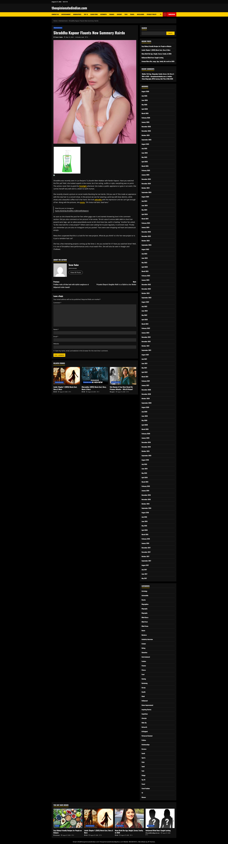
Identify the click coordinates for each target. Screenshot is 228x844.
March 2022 (145, 324)
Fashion (144, 661)
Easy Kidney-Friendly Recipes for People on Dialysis (156, 46)
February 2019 (146, 486)
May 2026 (144, 105)
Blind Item (145, 622)
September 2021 (146, 350)
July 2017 (144, 570)
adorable (98, 200)
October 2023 (146, 241)
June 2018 (144, 521)
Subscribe (171, 14)
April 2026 (145, 109)
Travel (132, 14)
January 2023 (145, 280)
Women (144, 797)
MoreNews (142, 842)
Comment (57, 303)
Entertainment (66, 14)
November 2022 (146, 289)
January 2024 (145, 227)
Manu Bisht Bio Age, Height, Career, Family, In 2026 (156, 54)
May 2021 (144, 368)
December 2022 (146, 284)
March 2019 (145, 482)
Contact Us (55, 14)
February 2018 (146, 539)
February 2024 (146, 223)
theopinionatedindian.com (69, 7)
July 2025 (144, 148)
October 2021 (145, 346)
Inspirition (145, 714)
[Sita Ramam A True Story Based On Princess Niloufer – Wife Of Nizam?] (123, 376)
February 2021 (146, 381)
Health (143, 692)
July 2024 (144, 201)
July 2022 (144, 306)
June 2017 (144, 574)
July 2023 (144, 254)
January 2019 (145, 491)
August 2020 (145, 407)
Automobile (145, 595)
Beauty (144, 600)
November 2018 (146, 499)
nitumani (57, 835)
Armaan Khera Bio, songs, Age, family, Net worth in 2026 (158, 61)
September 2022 (146, 298)
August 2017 (145, 565)
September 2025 (146, 140)
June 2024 (145, 205)
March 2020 (145, 429)
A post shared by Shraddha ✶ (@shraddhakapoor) (72, 211)
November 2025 (146, 131)
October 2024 (146, 188)
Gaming (144, 679)
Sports (143, 758)
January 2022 (145, 333)
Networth (103, 14)
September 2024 (146, 192)
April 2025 (145, 162)
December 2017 (146, 548)
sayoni (113, 392)
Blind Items (94, 14)
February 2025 (146, 170)
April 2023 (145, 267)
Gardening (144, 683)
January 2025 (145, 175)
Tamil (143, 766)
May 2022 (144, 315)
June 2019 (144, 469)
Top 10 (86, 14)
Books (143, 630)
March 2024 (145, 219)
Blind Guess (145, 617)
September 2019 (146, 455)
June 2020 (145, 416)
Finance (111, 14)
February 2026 (146, 118)
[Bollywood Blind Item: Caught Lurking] (160, 818)
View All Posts (75, 272)
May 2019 (144, 473)
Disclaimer (140, 14)
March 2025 (145, 166)
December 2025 (146, 126)
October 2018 (145, 504)
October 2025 (146, 135)
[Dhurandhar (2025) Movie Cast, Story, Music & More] (95, 376)
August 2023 (145, 249)
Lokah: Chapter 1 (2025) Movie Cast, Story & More (65, 388)
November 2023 (146, 236)
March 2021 (145, 377)
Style (143, 762)
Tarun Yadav (59, 37)
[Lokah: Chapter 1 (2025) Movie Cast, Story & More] (66, 376)
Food (143, 674)
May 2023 (144, 262)
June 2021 (144, 363)
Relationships (146, 744)
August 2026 (145, 91)
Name (56, 329)
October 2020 (146, 398)
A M (56, 392)
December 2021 (146, 337)
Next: (116, 283)
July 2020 (144, 412)
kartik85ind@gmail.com (153, 833)
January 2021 (145, 385)
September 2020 (146, 403)
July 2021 (144, 359)
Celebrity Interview (147, 639)
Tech (126, 14)
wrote (82, 202)
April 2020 (145, 425)
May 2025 (144, 157)
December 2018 (146, 495)
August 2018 (145, 512)
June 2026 (145, 100)
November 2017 (146, 552)
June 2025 (145, 153)
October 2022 (146, 293)
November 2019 (146, 447)
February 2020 (146, 434)
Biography (144, 609)
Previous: (71, 284)
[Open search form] (160, 14)
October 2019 (145, 451)
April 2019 (145, 477)
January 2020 (145, 438)
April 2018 (144, 530)
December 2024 (146, 179)
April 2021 (144, 372)
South (143, 753)
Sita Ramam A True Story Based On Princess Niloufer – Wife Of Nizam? (121, 388)
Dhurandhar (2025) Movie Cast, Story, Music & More (94, 388)
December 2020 (146, 390)
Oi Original (145, 731)
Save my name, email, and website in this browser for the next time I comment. (81, 351)
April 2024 (145, 214)
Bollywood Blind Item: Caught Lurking (152, 58)
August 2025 (145, 144)
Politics (144, 740)
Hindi (143, 696)
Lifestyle (144, 718)
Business (144, 635)
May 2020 (144, 420)
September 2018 (146, 508)
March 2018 (145, 534)
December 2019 (146, 442)
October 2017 (145, 556)
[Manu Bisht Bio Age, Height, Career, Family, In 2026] (129, 818)
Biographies (77, 14)
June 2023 (145, 258)
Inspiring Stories (146, 709)
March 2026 (145, 113)
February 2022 (146, 328)
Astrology (144, 591)
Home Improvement (147, 705)
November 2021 (146, 341)
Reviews (144, 749)
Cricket (119, 14)
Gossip (143, 688)
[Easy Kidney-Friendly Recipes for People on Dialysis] (67, 818)
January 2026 (145, 122)
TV (142, 793)
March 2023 (145, 271)
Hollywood (145, 701)
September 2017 (146, 561)
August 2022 (145, 302)
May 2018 (144, 526)
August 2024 (145, 197)
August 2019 (145, 460)
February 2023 (146, 276)
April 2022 (145, 319)
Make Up (144, 723)
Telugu (143, 775)
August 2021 (145, 355)
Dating (143, 648)
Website (56, 344)
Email (55, 337)
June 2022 (145, 311)
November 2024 (146, 183)
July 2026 (144, 96)
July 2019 (144, 464)
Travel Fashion (146, 788)
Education (144, 652)
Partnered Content (147, 736)
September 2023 (146, 245)
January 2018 (145, 543)
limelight (83, 186)
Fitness (144, 670)
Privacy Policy (151, 14)
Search (144, 28)
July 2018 (144, 517)
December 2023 (146, 232)
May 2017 (144, 578)
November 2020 (146, 394)
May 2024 (144, 210)
